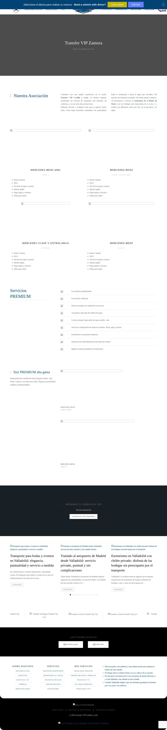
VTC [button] (63, 9)
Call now (136, 4)
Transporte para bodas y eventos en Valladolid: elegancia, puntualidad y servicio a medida (32, 560)
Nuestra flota (33, 9)
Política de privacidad (80, 710)
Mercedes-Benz (23, 689)
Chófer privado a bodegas (83, 675)
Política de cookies (105, 710)
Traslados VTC (83, 689)
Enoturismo (53, 689)
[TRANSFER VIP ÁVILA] (122, 615)
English (149, 9)
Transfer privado (53, 680)
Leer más (17, 584)
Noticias (136, 9)
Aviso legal (58, 710)
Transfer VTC (83, 680)
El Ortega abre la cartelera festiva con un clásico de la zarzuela (129, 673)
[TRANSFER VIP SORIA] (83, 614)
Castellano (72, 644)
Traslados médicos (83, 671)
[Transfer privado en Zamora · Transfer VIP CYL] (16, 9)
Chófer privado (53, 684)
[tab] (70, 594)
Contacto (121, 9)
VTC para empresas (83, 684)
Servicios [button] (51, 9)
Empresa (107, 9)
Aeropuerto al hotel (53, 675)
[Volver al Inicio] (83, 9)
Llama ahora (117, 4)
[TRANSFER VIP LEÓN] (44, 614)
